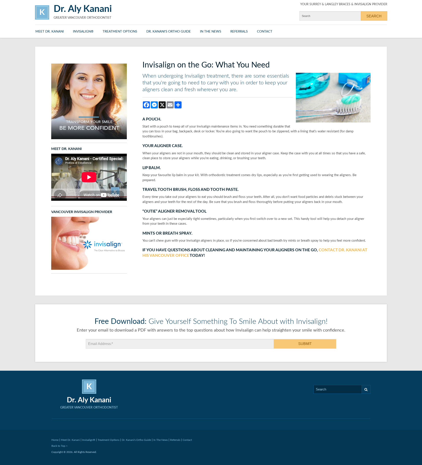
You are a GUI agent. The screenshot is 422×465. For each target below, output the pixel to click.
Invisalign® (83, 31)
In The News (210, 31)
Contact (264, 31)
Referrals (239, 31)
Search (366, 389)
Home (54, 440)
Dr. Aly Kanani (83, 9)
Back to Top (58, 446)
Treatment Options (120, 31)
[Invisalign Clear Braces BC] (89, 243)
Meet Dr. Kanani (49, 31)
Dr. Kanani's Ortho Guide (168, 31)
